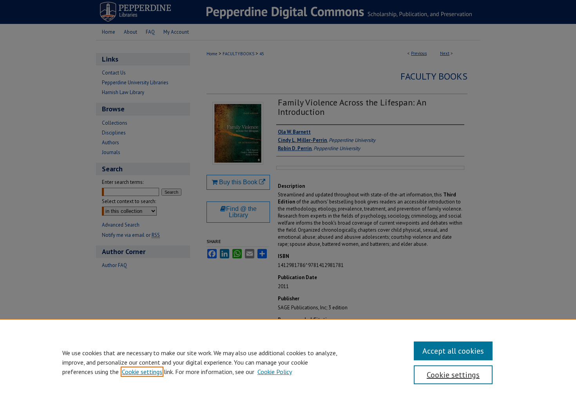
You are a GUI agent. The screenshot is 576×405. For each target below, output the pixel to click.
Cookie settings (142, 372)
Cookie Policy (274, 372)
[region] (288, 362)
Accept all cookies (453, 351)
